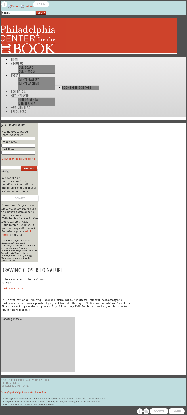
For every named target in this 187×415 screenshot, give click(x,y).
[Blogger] (14, 6)
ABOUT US (17, 63)
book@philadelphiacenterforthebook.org (24, 392)
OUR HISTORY (26, 71)
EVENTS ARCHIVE (28, 84)
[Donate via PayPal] (27, 6)
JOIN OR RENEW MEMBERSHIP (28, 102)
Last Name (8, 149)
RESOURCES (18, 112)
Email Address (12, 135)
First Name (9, 142)
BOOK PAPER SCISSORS (76, 88)
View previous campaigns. (18, 158)
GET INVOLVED (20, 96)
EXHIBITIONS (19, 92)
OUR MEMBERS (20, 108)
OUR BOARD (25, 67)
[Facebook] (4, 6)
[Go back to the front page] (89, 52)
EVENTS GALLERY (28, 79)
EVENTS (15, 75)
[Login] (41, 6)
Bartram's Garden (13, 288)
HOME (15, 59)
